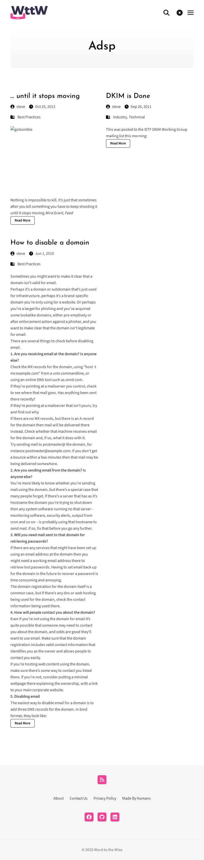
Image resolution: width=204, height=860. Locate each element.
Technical (137, 117)
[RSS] (102, 779)
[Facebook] (89, 817)
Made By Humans (136, 798)
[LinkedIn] (114, 817)
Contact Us (79, 798)
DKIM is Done (128, 96)
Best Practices (29, 117)
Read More (22, 220)
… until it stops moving (45, 96)
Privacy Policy (105, 798)
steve (20, 106)
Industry (120, 117)
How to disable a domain (49, 242)
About (58, 798)
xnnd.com (73, 380)
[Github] (102, 817)
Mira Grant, (59, 213)
